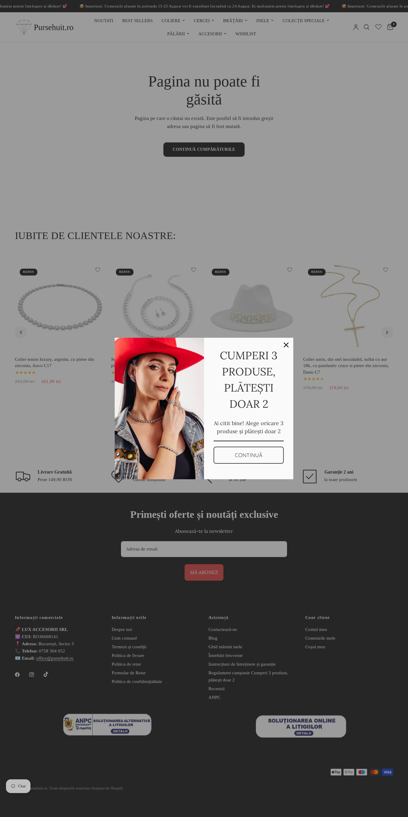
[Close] (286, 345)
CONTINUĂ (249, 455)
